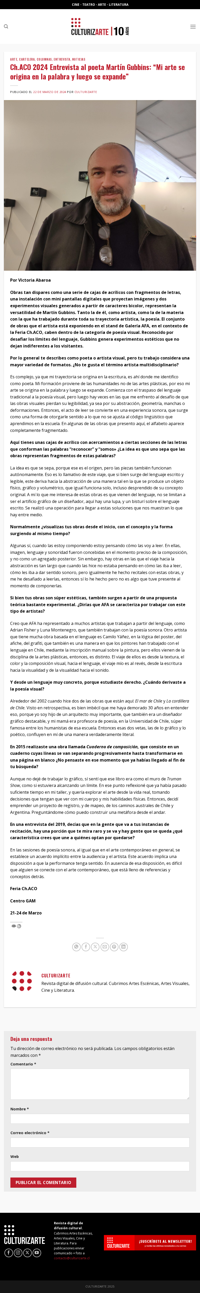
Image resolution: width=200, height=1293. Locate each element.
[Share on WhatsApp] (76, 947)
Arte (13, 59)
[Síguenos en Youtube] (37, 1253)
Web (14, 1156)
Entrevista (62, 59)
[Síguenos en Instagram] (18, 1253)
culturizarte (85, 92)
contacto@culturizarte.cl (72, 1258)
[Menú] (193, 26)
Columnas (44, 59)
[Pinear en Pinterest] (114, 947)
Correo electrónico (29, 1132)
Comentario (23, 1064)
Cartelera (27, 59)
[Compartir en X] (95, 947)
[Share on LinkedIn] (123, 947)
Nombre (19, 1108)
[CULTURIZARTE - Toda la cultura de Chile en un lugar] (100, 26)
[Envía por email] (105, 947)
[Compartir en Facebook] (86, 947)
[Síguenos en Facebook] (8, 1253)
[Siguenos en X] (27, 1253)
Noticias (78, 59)
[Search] (6, 26)
